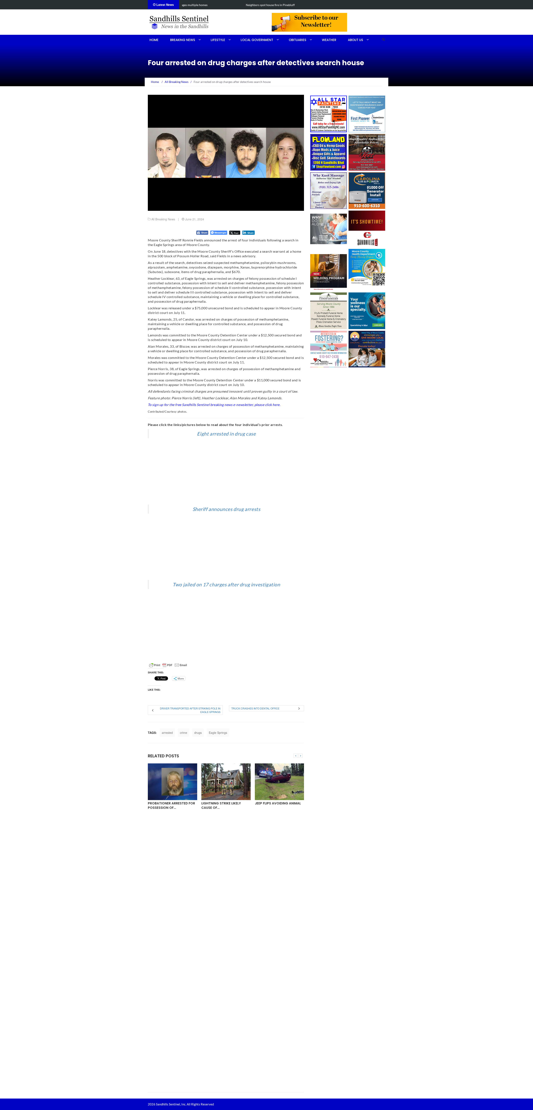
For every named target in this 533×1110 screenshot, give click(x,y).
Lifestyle (218, 40)
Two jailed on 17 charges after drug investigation (226, 584)
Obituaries (297, 40)
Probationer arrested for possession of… (171, 805)
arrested (167, 732)
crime (183, 732)
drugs (198, 732)
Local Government (257, 40)
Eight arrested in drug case (226, 434)
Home (153, 40)
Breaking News (182, 40)
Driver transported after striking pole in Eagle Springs (190, 710)
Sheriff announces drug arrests (226, 509)
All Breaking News (163, 219)
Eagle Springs (218, 732)
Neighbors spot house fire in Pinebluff (207, 5)
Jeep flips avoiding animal (278, 803)
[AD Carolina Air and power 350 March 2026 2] (367, 190)
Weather (329, 40)
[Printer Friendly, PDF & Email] (168, 665)
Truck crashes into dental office (255, 708)
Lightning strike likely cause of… (221, 805)
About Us (355, 40)
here (276, 405)
